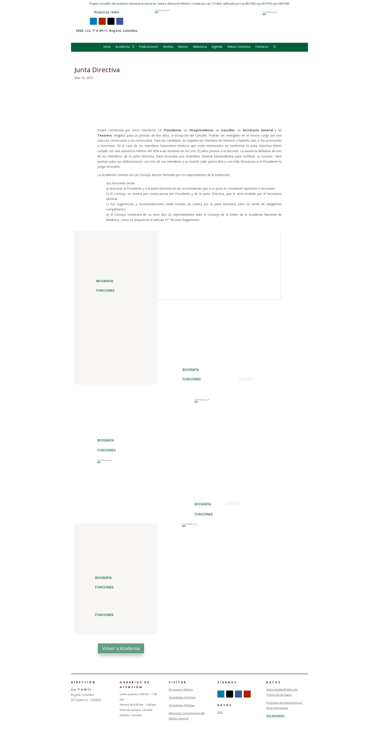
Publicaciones (148, 47)
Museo (183, 47)
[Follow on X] (110, 21)
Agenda (217, 47)
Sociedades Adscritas (182, 697)
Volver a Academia (121, 648)
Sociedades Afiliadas (182, 705)
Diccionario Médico (181, 689)
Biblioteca (200, 47)
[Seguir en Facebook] (119, 21)
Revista (168, 47)
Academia (123, 47)
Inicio (107, 47)
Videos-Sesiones (238, 47)
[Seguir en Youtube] (102, 21)
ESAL (220, 712)
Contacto (261, 47)
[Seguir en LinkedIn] (93, 21)
